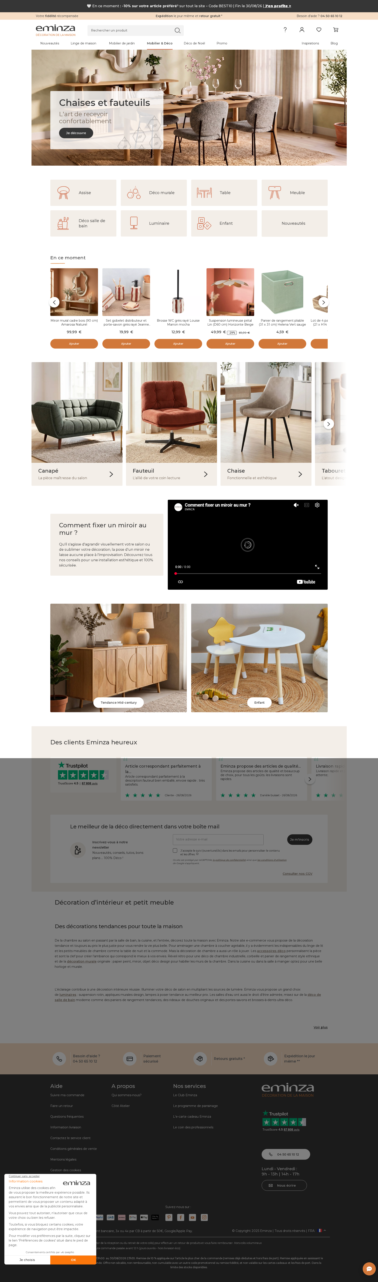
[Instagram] (204, 1217)
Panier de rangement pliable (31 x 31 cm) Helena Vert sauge (282, 322)
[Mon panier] (336, 31)
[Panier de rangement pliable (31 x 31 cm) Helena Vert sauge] (282, 292)
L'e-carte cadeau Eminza (192, 1117)
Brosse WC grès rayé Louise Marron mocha (178, 322)
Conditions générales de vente (73, 1149)
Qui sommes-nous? (127, 1095)
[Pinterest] (168, 1217)
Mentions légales (63, 1159)
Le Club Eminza (185, 1095)
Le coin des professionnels (193, 1127)
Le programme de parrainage (195, 1106)
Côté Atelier (121, 1106)
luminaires (68, 995)
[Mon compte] (302, 31)
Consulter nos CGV (297, 874)
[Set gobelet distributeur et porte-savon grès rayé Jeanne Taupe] (126, 292)
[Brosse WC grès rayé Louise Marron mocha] (178, 292)
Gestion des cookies (65, 1170)
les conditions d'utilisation (272, 860)
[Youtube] (192, 1217)
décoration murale (81, 961)
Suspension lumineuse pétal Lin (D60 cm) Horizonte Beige (230, 322)
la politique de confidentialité (229, 860)
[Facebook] (180, 1217)
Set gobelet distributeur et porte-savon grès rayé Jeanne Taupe (126, 324)
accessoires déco (271, 951)
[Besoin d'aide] (285, 31)
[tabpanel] (151, 43)
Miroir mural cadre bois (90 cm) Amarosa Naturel (74, 322)
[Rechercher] (178, 30)
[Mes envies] (319, 31)
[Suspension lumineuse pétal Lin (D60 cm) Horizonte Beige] (230, 292)
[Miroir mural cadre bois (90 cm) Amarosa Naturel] (74, 292)
